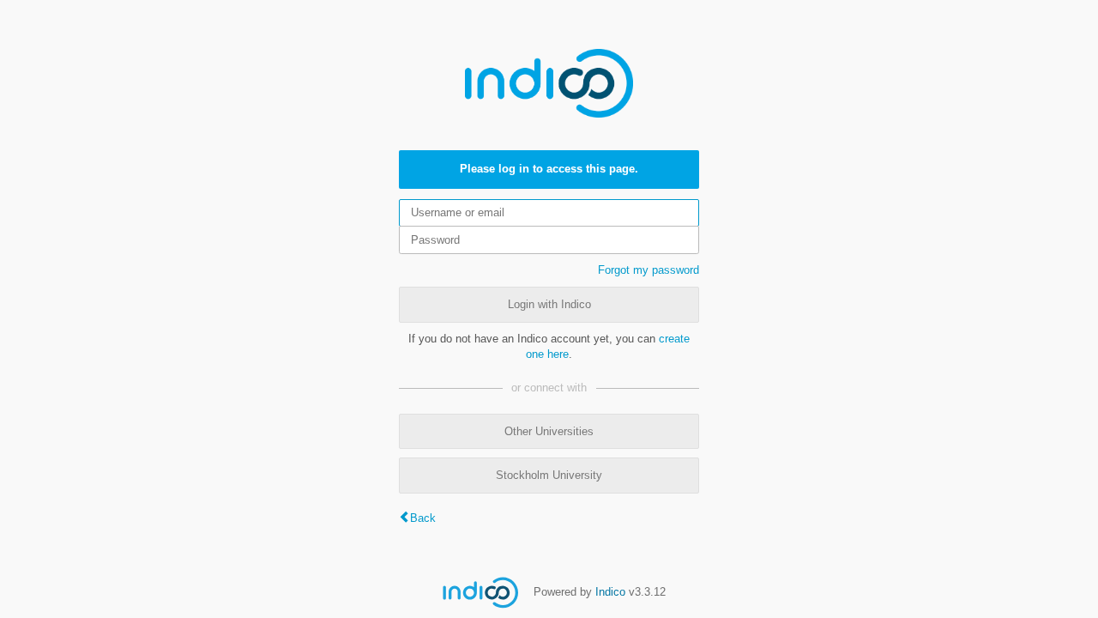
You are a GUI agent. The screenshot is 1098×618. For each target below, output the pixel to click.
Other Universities (549, 431)
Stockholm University (549, 475)
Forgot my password (648, 270)
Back (423, 518)
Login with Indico (549, 304)
